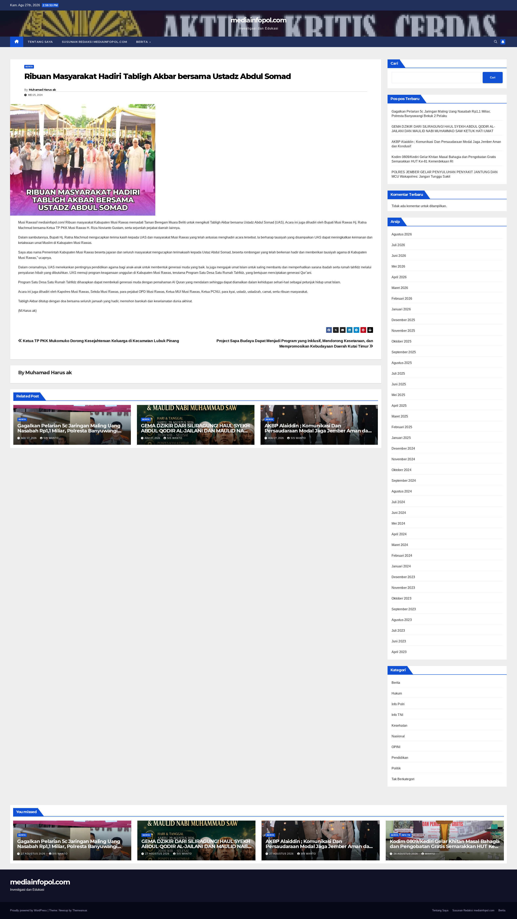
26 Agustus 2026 (406, 853)
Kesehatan (400, 725)
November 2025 (403, 330)
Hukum (397, 693)
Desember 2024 (403, 448)
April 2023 (399, 652)
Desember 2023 (403, 577)
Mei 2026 (398, 266)
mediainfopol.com (258, 20)
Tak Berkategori (403, 779)
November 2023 (403, 587)
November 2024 (403, 459)
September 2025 (404, 352)
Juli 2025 (398, 373)
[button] (495, 41)
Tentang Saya (40, 42)
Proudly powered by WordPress (29, 910)
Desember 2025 (403, 320)
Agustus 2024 (402, 491)
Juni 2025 (399, 384)
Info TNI (397, 715)
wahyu (430, 853)
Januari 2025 (401, 437)
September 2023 (404, 609)
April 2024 (399, 534)
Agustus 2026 (402, 234)
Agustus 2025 (402, 363)
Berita (142, 42)
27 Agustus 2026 (33, 853)
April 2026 (399, 277)
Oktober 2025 (401, 341)
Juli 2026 (398, 245)
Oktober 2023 (401, 598)
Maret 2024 (400, 545)
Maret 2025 (400, 416)
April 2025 (399, 405)
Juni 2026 (399, 255)
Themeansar (80, 910)
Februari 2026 (402, 298)
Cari (394, 63)
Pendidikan (400, 757)
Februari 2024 (402, 555)
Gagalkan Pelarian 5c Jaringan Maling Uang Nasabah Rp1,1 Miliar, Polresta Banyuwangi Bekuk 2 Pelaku (68, 431)
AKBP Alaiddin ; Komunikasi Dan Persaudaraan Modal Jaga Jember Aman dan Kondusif (318, 431)
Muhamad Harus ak (42, 90)
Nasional (398, 736)
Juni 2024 (399, 512)
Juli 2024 (398, 502)
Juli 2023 (398, 630)
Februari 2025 (402, 427)
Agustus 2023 (402, 620)
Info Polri (398, 704)
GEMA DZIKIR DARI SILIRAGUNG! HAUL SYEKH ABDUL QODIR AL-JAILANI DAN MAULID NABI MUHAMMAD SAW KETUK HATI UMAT (195, 431)
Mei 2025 (398, 395)
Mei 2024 (398, 523)
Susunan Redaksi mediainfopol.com (94, 42)
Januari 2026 (401, 309)
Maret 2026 (400, 288)
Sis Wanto (51, 438)
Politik (396, 768)
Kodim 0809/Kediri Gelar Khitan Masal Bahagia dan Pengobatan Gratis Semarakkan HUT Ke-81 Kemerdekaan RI (445, 846)
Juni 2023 (399, 641)
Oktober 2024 (401, 470)
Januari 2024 (401, 566)
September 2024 (404, 480)
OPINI (396, 747)
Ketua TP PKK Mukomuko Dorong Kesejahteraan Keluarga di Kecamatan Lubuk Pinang (100, 341)
